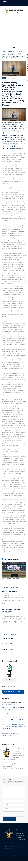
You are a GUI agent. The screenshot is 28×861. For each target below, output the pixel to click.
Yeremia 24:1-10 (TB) (9, 638)
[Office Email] (17, 4)
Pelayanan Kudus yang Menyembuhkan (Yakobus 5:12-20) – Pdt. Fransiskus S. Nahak (12, 733)
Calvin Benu (5, 707)
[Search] (24, 2)
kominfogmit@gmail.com (16, 763)
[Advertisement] (14, 29)
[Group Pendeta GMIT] (13, 4)
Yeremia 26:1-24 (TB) (9, 649)
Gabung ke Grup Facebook (13, 692)
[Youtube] (15, 4)
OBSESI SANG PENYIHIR (10, 592)
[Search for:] (7, 2)
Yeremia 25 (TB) (7, 644)
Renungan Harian (11, 588)
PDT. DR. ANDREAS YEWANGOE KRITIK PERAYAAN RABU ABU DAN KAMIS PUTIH (13, 726)
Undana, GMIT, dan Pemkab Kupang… (12, 579)
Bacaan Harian (10, 634)
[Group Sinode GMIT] (11, 4)
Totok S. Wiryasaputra (8, 716)
